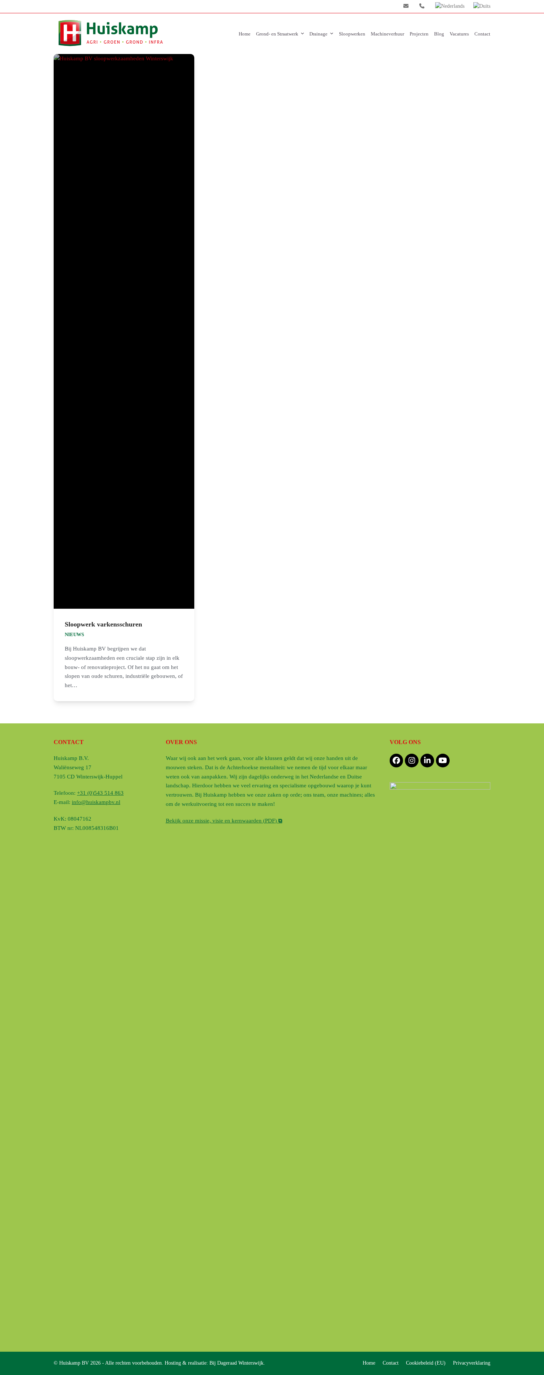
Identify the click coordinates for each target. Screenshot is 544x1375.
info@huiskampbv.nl (96, 802)
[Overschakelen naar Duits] (481, 6)
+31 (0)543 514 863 (100, 793)
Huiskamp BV (74, 1363)
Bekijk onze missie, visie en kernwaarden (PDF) (224, 821)
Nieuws (74, 634)
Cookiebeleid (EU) (426, 1363)
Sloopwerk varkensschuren (103, 624)
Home (369, 1363)
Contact (391, 1363)
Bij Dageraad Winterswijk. (237, 1363)
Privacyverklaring (471, 1363)
